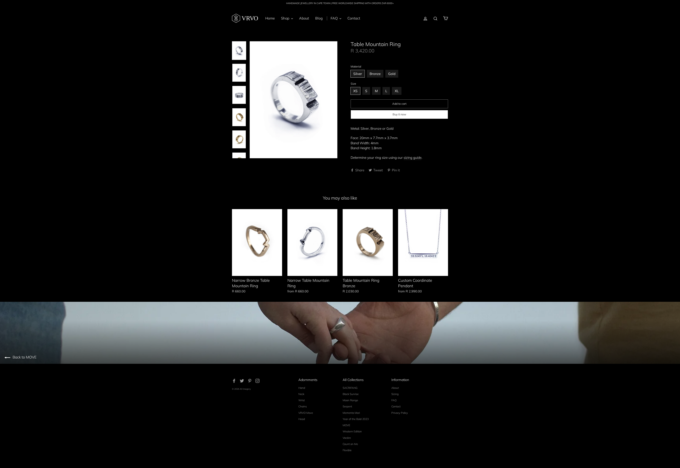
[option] (293, 99)
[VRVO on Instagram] (257, 380)
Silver (357, 74)
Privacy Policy (399, 412)
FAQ (335, 18)
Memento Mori (351, 412)
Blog (319, 18)
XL (397, 91)
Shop (285, 18)
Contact (353, 18)
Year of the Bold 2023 (356, 419)
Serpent (347, 406)
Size (353, 83)
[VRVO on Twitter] (242, 380)
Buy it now (399, 114)
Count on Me (350, 444)
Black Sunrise (351, 394)
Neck (301, 394)
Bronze (375, 74)
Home (270, 18)
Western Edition (352, 431)
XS (355, 91)
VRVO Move (305, 412)
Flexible (347, 450)
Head (301, 419)
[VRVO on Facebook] (234, 380)
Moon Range (350, 400)
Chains (302, 406)
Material (356, 66)
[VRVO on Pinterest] (250, 380)
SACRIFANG (350, 387)
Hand (301, 387)
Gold (391, 74)
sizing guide (412, 157)
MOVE (346, 425)
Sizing (395, 394)
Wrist (301, 400)
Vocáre (347, 437)
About (304, 18)
